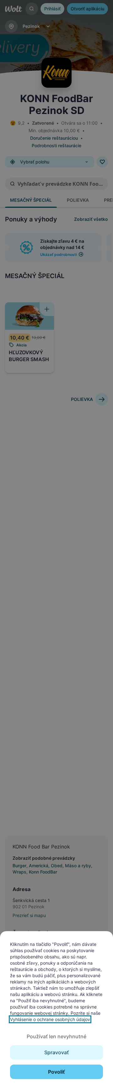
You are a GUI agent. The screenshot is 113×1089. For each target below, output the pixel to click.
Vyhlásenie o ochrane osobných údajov (50, 1019)
